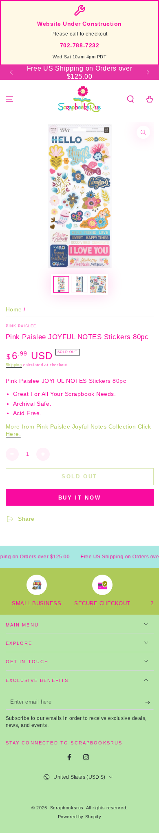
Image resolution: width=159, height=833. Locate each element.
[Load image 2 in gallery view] (79, 284)
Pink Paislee (21, 326)
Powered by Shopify (80, 816)
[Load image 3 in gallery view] (98, 284)
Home (14, 310)
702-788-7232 (79, 45)
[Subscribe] (149, 702)
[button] (130, 99)
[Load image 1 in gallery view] (61, 284)
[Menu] (9, 99)
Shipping (14, 365)
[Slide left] (12, 72)
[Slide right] (147, 72)
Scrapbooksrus (67, 807)
